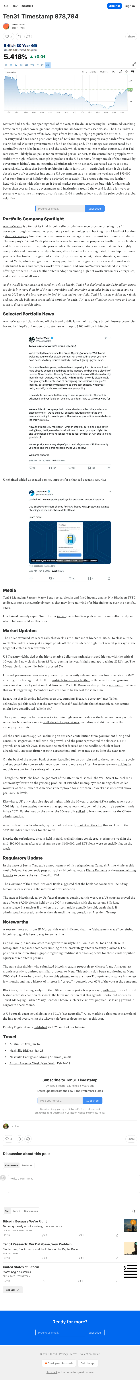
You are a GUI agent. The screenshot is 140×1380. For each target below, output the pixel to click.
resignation (83, 865)
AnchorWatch (12, 226)
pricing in (124, 764)
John (15, 1253)
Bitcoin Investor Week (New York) (32, 1063)
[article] (70, 1228)
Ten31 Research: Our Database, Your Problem (37, 1244)
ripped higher (100, 656)
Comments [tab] (11, 1165)
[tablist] (18, 1165)
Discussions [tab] (31, 1211)
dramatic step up (16, 236)
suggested (67, 884)
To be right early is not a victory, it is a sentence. (33, 1226)
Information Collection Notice (69, 1112)
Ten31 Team (18, 24)
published (40, 1027)
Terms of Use (88, 1109)
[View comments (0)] (19, 36)
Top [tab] (7, 1211)
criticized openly (115, 995)
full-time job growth (50, 741)
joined (61, 616)
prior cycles (116, 193)
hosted (58, 597)
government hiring (111, 736)
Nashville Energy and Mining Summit (35, 1057)
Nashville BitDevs (21, 1050)
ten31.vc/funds (94, 299)
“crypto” (67, 981)
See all (10, 1290)
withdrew (109, 990)
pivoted (65, 976)
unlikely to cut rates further (71, 680)
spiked (80, 811)
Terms (73, 1354)
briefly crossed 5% (50, 666)
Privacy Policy (97, 1112)
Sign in (130, 6)
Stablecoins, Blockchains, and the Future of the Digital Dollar (41, 1249)
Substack (51, 1372)
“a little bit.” (44, 708)
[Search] (133, 1211)
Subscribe (114, 5)
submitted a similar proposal (43, 971)
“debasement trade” (105, 929)
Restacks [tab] (27, 1165)
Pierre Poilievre (96, 870)
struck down (38, 1013)
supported (116, 685)
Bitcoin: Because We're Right (25, 1221)
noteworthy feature (16, 783)
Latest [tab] (16, 1211)
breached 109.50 (100, 638)
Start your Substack (60, 1363)
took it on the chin (89, 825)
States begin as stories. (17, 1272)
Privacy (63, 1354)
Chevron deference (56, 1018)
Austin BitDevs (19, 1044)
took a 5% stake (110, 943)
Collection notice (90, 1354)
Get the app (88, 1363)
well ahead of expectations (61, 722)
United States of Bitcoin (21, 1267)
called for (68, 759)
